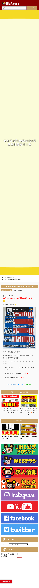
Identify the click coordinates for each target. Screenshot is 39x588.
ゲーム (9, 290)
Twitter (22, 384)
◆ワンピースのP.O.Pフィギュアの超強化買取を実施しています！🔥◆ (28, 410)
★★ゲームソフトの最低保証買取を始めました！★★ (10, 410)
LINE (29, 384)
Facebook (12, 384)
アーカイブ (5, 554)
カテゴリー (5, 544)
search (32, 8)
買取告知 (4, 290)
